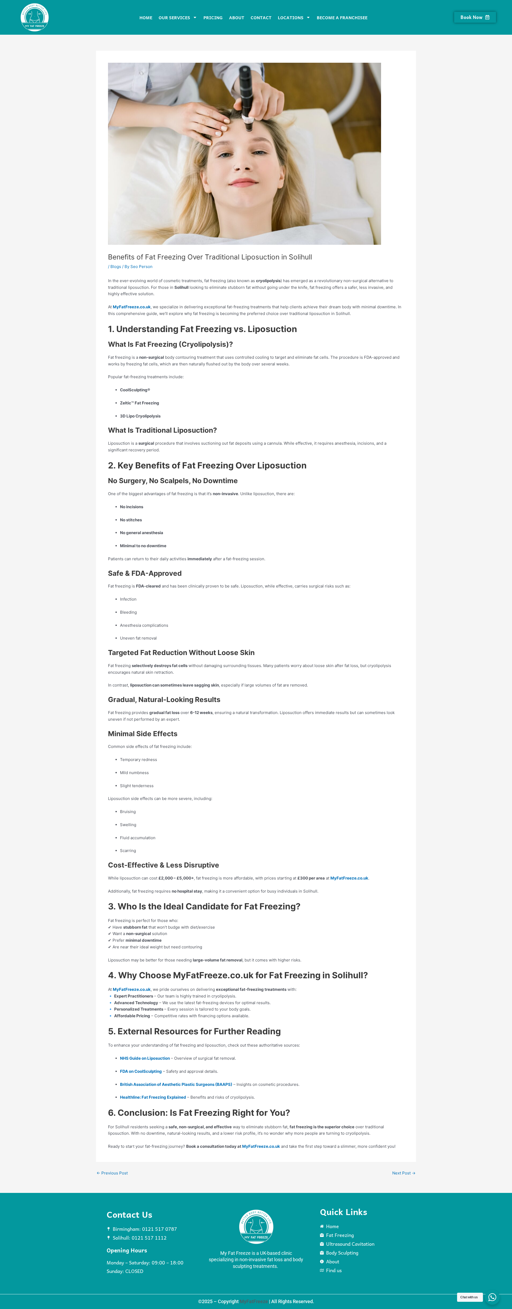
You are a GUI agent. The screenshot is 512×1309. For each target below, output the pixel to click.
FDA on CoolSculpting (141, 1071)
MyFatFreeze (254, 1301)
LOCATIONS (290, 17)
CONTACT (261, 17)
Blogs (115, 266)
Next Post (403, 1173)
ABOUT (236, 17)
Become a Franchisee (342, 17)
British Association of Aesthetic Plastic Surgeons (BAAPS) (176, 1084)
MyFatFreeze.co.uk (132, 306)
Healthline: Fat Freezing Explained (153, 1097)
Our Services (174, 17)
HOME (145, 17)
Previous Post (112, 1173)
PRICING (213, 17)
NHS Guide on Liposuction (145, 1058)
